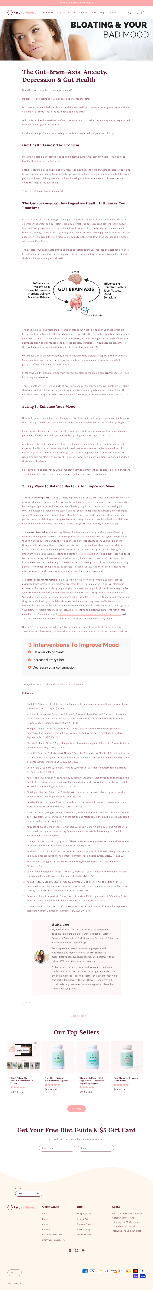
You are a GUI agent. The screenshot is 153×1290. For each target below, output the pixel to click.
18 (93, 596)
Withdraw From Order (52, 1234)
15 (82, 583)
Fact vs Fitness (19, 1283)
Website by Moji (84, 1234)
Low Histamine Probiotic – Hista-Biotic (127, 1079)
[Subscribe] (110, 1148)
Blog (44, 1219)
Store (45, 1213)
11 (85, 553)
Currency (19, 1188)
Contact (46, 1229)
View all (76, 1108)
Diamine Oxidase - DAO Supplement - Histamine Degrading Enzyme (91, 1081)
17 (90, 596)
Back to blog (78, 1015)
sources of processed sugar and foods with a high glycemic (89, 614)
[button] (60, 12)
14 (79, 583)
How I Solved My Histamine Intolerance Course (21, 1081)
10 (82, 553)
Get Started (47, 12)
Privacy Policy (83, 1229)
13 (91, 553)
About (45, 1224)
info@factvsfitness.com (53, 1239)
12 (88, 553)
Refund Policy (83, 1219)
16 (87, 596)
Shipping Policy (84, 1213)
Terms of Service (85, 1224)
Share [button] (28, 1002)
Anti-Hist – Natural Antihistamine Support (56, 1079)
